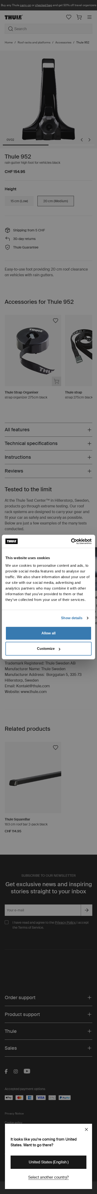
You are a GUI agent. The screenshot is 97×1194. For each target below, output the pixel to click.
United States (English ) (49, 1162)
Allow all (48, 633)
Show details (71, 618)
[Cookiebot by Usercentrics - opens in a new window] (71, 541)
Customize (46, 648)
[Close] (86, 1129)
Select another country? (48, 1177)
